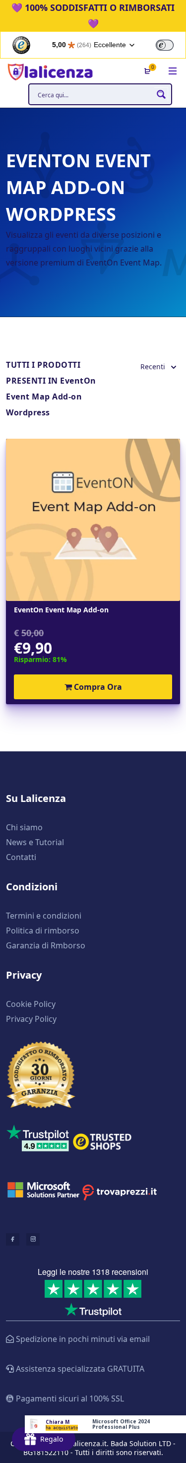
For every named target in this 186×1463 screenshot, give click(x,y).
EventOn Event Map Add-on (61, 609)
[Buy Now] (105, 1424)
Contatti (21, 857)
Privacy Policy (31, 1018)
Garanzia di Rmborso (45, 945)
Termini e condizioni (43, 915)
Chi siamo (24, 827)
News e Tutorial (35, 842)
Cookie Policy (31, 1003)
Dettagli (93, 519)
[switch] (165, 45)
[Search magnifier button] (161, 94)
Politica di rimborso (42, 930)
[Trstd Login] (171, 44)
